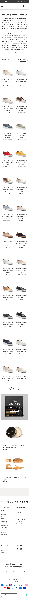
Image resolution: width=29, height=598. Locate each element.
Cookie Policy (5, 548)
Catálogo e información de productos (20, 519)
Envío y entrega (5, 530)
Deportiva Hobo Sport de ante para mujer (8, 161)
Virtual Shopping (21, 524)
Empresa (18, 512)
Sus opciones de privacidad (10, 594)
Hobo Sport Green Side (8, 242)
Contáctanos (4, 514)
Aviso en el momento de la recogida (8, 596)
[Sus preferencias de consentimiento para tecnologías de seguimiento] (26, 595)
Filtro (24, 59)
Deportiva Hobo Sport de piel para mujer (21, 80)
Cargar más (14, 388)
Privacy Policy (5, 545)
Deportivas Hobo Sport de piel (8, 134)
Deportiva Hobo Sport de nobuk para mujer (8, 377)
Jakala (16, 581)
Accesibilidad (5, 537)
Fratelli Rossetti (16, 579)
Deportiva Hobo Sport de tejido (8, 80)
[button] (27, 6)
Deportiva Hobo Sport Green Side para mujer (21, 242)
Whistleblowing (5, 555)
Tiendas (18, 515)
